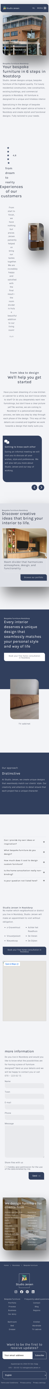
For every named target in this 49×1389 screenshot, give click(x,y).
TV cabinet (24, 723)
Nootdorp (16, 1265)
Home (6, 1265)
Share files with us (14, 1163)
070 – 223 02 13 (13, 1076)
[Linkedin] (33, 1291)
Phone (8, 1113)
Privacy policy (25, 1383)
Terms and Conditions (9, 1383)
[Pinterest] (27, 1291)
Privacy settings (39, 1383)
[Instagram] (15, 1291)
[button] (34, 487)
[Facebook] (21, 1291)
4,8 (14, 155)
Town (7, 1092)
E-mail (8, 1103)
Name (8, 1081)
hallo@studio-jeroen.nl (31, 1368)
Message (9, 1124)
